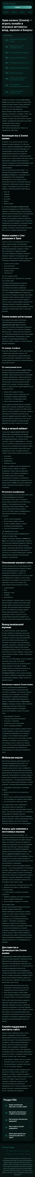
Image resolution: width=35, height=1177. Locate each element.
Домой (6, 12)
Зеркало (17, 7)
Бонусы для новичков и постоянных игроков (18, 79)
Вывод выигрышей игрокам (19, 68)
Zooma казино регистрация (19, 52)
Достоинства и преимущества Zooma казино (20, 85)
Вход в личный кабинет (18, 58)
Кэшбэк (22, 12)
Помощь (27, 1154)
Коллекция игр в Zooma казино (18, 40)
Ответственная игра (18, 1154)
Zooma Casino (9, 4)
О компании (26, 1151)
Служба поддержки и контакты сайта (17, 92)
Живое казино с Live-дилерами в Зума (17, 47)
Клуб (20, 1151)
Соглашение (8, 1154)
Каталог (14, 12)
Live (7, 1151)
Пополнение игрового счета (19, 63)
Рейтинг (16, 1151)
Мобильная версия (16, 73)
